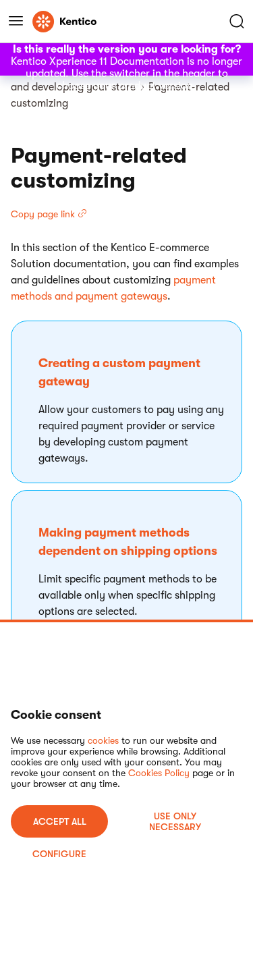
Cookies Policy (159, 772)
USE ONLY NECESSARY (175, 821)
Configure (59, 853)
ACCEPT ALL (59, 821)
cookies (103, 740)
